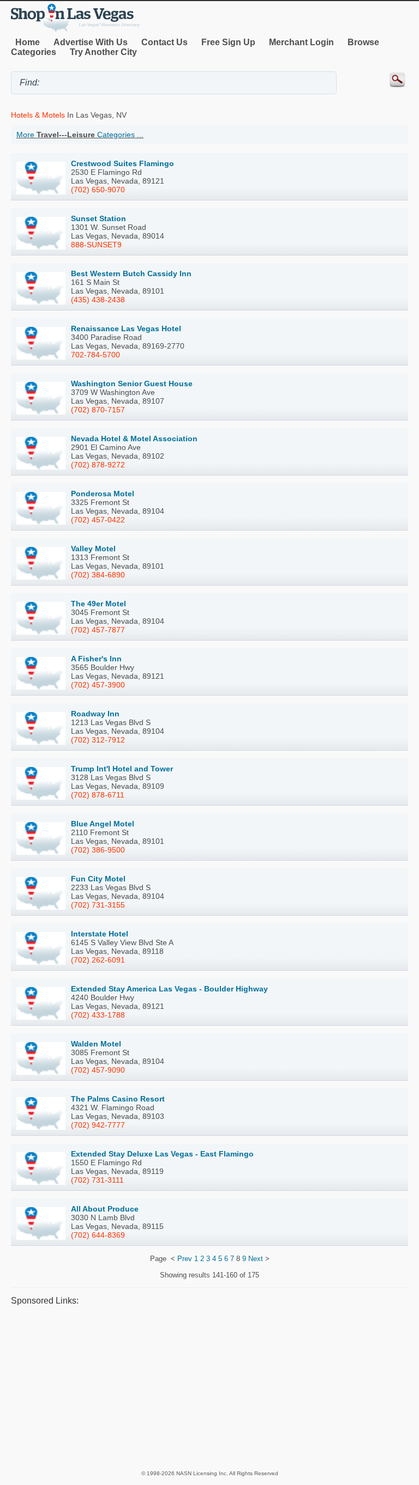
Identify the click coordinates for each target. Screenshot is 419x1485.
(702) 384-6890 (98, 574)
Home (27, 42)
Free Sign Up (228, 42)
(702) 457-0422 (98, 519)
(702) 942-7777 (98, 1125)
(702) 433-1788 (98, 1015)
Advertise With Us (90, 42)
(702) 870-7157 (98, 409)
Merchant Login (301, 42)
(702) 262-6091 (98, 959)
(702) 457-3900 (98, 684)
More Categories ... (79, 134)
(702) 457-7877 (98, 629)
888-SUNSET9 (96, 244)
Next (255, 1259)
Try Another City (103, 52)
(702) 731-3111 (97, 1180)
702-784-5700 (95, 354)
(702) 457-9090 (98, 1070)
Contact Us (164, 42)
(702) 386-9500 (98, 849)
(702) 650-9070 (98, 189)
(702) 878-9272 (98, 464)
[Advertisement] (209, 1387)
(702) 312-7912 (98, 739)
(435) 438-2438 (98, 299)
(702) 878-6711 (97, 794)
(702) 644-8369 (98, 1235)
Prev (184, 1259)
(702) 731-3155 (98, 904)
